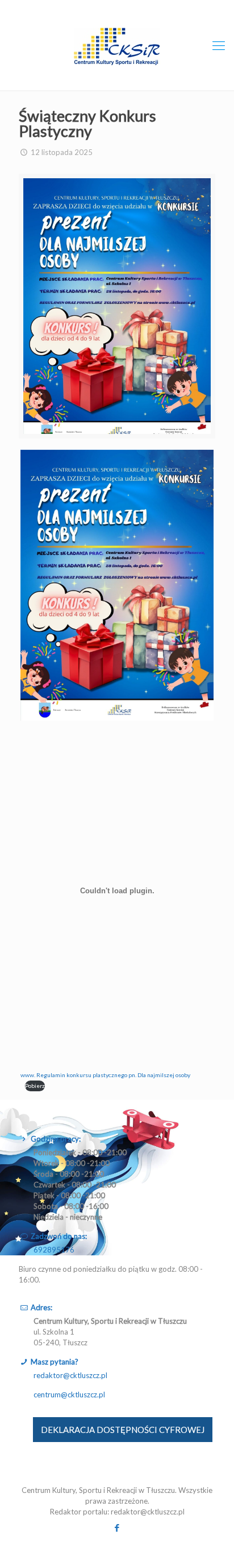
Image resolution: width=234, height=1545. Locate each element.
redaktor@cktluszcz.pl (70, 1375)
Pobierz (35, 1085)
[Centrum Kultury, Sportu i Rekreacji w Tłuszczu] (117, 45)
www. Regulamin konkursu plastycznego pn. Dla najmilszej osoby (105, 1074)
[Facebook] (117, 1527)
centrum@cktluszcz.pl (69, 1394)
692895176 (54, 1249)
